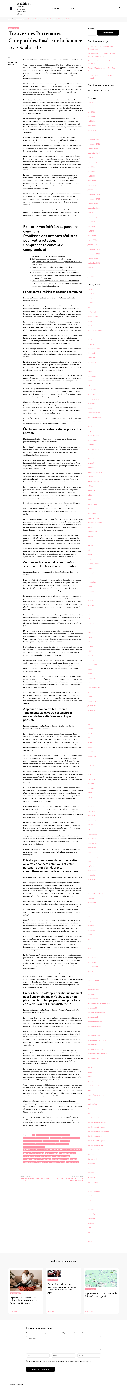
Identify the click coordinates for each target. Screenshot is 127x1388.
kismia (90, 733)
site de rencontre (94, 1118)
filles (89, 614)
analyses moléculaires (72, 1138)
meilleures (92, 870)
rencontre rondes (94, 1035)
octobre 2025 (93, 148)
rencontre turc (93, 1044)
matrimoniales (93, 820)
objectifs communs (52, 1153)
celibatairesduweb (95, 481)
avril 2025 (91, 176)
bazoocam (91, 394)
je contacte (92, 706)
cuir (89, 550)
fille (89, 609)
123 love (91, 289)
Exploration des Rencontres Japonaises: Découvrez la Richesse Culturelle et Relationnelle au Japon (62, 1288)
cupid (90, 554)
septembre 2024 (94, 208)
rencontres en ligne (43, 1162)
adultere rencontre (95, 330)
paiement (91, 925)
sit (88, 1109)
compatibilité (64, 1141)
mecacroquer (93, 834)
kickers (90, 729)
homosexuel (92, 664)
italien (90, 696)
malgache (91, 779)
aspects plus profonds (51, 1141)
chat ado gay (92, 504)
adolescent (92, 312)
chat (89, 500)
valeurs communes (72, 1162)
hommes (91, 660)
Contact (72, 8)
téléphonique (93, 1182)
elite (89, 577)
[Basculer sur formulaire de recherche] (120, 8)
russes (90, 1072)
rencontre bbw (93, 1008)
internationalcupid (94, 687)
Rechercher (92, 29)
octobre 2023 (93, 258)
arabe (90, 380)
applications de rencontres (33, 1141)
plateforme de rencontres (32, 1159)
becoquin (91, 403)
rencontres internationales (97, 1054)
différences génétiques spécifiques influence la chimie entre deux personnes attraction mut (52, 1150)
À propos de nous (58, 8)
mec (89, 829)
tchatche (91, 1173)
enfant (90, 587)
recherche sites (93, 990)
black (90, 408)
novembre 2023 (94, 254)
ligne (89, 761)
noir (89, 907)
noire (89, 912)
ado (89, 307)
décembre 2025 (94, 139)
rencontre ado (93, 999)
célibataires (92, 477)
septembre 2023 (94, 263)
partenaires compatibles (67, 1153)
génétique (27, 1153)
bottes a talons (93, 435)
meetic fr (91, 861)
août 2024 (91, 213)
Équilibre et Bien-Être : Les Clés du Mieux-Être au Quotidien (101, 1295)
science (62, 1162)
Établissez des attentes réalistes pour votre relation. (51, 259)
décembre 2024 (94, 194)
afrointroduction (94, 348)
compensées (92, 532)
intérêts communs (38, 1153)
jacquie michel (93, 701)
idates (90, 669)
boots (90, 426)
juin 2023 (91, 277)
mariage (91, 783)
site (89, 1113)
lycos (89, 774)
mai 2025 (91, 171)
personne (91, 930)
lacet (89, 738)
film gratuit (92, 623)
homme (90, 655)
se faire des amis (94, 1086)
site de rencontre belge (96, 1127)
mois (89, 889)
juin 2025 (91, 167)
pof (89, 953)
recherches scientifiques (60, 1159)
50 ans (90, 303)
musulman (92, 903)
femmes (91, 605)
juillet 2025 (92, 162)
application (92, 376)
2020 (90, 298)
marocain (91, 806)
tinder (90, 1196)
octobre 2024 (93, 203)
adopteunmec (93, 316)
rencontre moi (93, 1031)
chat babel (91, 509)
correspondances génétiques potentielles (55, 1144)
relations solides (29, 1162)
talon (89, 1168)
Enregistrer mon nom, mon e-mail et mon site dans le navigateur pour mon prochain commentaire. (59, 1361)
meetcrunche (92, 848)
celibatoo (91, 486)
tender (90, 1186)
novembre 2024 (94, 199)
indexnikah (92, 683)
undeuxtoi (91, 1214)
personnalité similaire (62, 1156)
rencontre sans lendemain (97, 1040)
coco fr (90, 527)
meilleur (91, 866)
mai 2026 (91, 116)
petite (90, 935)
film (89, 619)
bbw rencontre (93, 399)
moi (89, 884)
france (90, 637)
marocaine (91, 811)
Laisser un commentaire (14, 65)
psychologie (47, 1159)
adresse (90, 321)
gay (89, 642)
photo (90, 939)
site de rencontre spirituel (97, 1150)
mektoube (91, 875)
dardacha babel (93, 564)
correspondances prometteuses (34, 1147)
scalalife (11, 59)
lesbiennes (92, 756)
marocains (91, 816)
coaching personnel (95, 522)
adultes (90, 335)
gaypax (90, 646)
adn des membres (41, 1135)
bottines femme (93, 449)
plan (89, 944)
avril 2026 (91, 121)
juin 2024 (91, 222)
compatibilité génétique (31, 1144)
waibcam (91, 1223)
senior (90, 1090)
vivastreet (91, 1218)
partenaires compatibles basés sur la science (38, 1156)
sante (90, 1077)
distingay (91, 568)
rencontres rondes (94, 1058)
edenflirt (91, 573)
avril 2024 (91, 231)
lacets (90, 742)
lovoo (90, 770)
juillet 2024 (92, 217)
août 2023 (91, 268)
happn (90, 651)
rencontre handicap (95, 1022)
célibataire (91, 467)
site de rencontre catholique (98, 1131)
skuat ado (91, 1164)
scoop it (90, 1081)
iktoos (90, 674)
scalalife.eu (24, 3)
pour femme (92, 962)
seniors (90, 1099)
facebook (91, 596)
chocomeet (92, 513)
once (89, 921)
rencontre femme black (96, 1012)
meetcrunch (92, 843)
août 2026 (91, 103)
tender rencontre (94, 1191)
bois (89, 422)
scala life (55, 1162)
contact (90, 536)
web (89, 1228)
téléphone (91, 1177)
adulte (90, 326)
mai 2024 (91, 226)
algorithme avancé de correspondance (36, 1138)
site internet (92, 1154)
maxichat (91, 825)
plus (89, 948)
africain (90, 339)
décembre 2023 (94, 249)
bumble (91, 454)
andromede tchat (94, 367)
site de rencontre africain (97, 1122)
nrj (89, 916)
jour (89, 724)
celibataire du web (95, 472)
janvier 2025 (92, 190)
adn (33, 1135)
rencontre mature (94, 1026)
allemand (91, 353)
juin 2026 (91, 112)
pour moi (91, 971)
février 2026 (92, 130)
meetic (90, 852)
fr (88, 628)
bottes (90, 431)
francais (90, 632)
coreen (90, 545)
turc (89, 1205)
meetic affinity (93, 857)
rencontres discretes (95, 1049)
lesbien (90, 747)
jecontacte (91, 710)
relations (73, 1159)
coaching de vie (93, 518)
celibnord (91, 490)
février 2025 (92, 185)
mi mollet (91, 880)
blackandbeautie (94, 413)
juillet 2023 (92, 272)
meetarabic (92, 838)
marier (90, 797)
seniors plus (92, 1104)
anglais (90, 371)
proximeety (92, 976)
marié (90, 793)
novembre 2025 (94, 144)
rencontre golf (93, 1017)
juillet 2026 (92, 107)
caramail (91, 463)
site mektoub (92, 1159)
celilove (90, 495)
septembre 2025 (94, 153)
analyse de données (57, 1138)
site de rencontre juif (95, 1145)
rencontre (91, 994)
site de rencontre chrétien (97, 1136)
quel (89, 985)
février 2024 (92, 240)
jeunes (90, 719)
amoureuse (92, 362)
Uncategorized (13, 28)
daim (89, 559)
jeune (90, 715)
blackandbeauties (94, 417)
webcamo (91, 1232)
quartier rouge (93, 980)
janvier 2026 (92, 135)
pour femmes (93, 967)
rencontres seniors (94, 1063)
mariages (91, 788)
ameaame (91, 358)
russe (90, 1067)
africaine (91, 344)
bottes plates (92, 440)
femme (90, 600)
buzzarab (91, 458)
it (88, 692)
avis (89, 385)
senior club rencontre (96, 1095)
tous (89, 1200)
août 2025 (91, 158)
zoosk (90, 1241)
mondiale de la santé (95, 893)
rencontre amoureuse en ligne (99, 1003)
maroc (90, 802)
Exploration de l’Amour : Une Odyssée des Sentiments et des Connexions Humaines (23, 1300)
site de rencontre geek (96, 1141)
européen (91, 591)
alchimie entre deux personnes (59, 1135)
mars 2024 (92, 235)
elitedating (92, 582)
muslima (91, 898)
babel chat (91, 390)
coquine (91, 541)
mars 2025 (92, 181)
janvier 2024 (92, 245)
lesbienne (91, 751)
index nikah (92, 678)
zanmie (90, 1237)
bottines (91, 445)
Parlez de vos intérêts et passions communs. (48, 256)
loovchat (91, 765)
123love (91, 293)
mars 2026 (92, 126)
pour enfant (92, 957)
